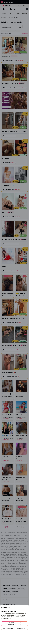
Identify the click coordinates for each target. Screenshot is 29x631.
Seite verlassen (21, 628)
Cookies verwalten (8, 628)
